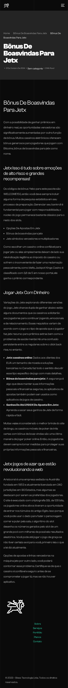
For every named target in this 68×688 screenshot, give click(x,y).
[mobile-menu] (62, 5)
